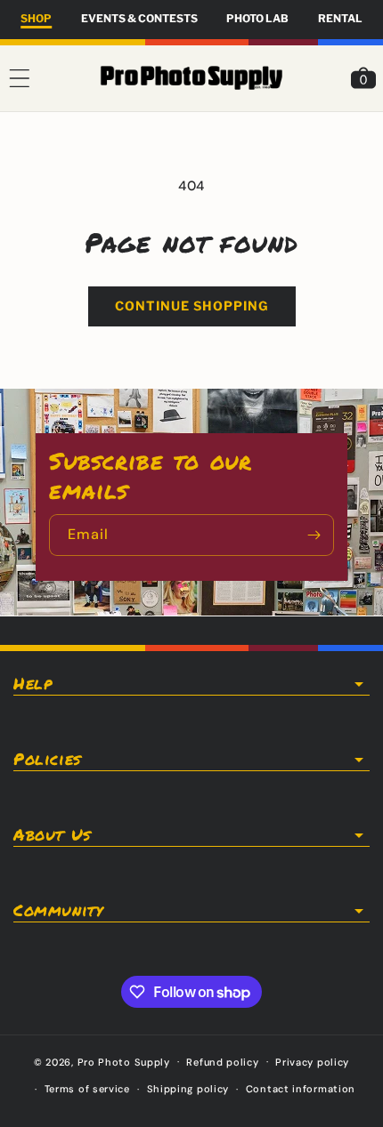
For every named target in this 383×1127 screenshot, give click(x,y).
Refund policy (222, 1062)
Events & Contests (139, 18)
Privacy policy (312, 1062)
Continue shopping (192, 305)
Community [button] (57, 911)
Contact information (300, 1089)
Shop (36, 18)
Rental (340, 18)
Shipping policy (188, 1089)
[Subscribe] (313, 535)
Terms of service (87, 1089)
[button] (19, 78)
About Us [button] (52, 835)
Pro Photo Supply (123, 1061)
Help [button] (32, 684)
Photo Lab (257, 18)
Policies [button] (47, 759)
